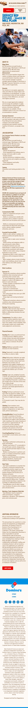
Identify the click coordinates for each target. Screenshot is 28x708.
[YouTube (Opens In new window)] (18, 602)
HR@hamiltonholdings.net (18, 186)
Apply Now (8, 568)
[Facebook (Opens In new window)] (10, 602)
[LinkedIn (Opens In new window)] (14, 602)
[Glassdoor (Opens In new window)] (22, 602)
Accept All (8, 10)
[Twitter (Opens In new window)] (6, 602)
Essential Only (20, 10)
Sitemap (14, 594)
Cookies (14, 597)
